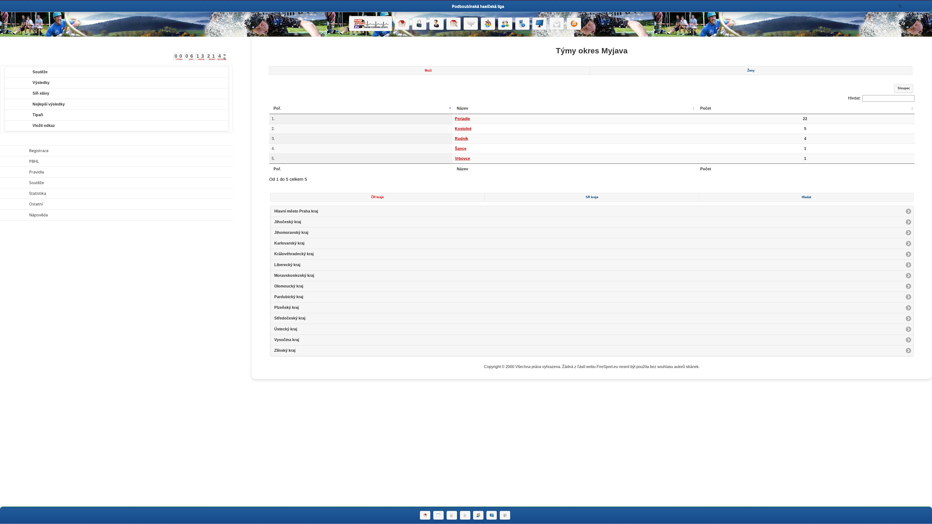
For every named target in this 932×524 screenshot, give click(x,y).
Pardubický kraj (288, 297)
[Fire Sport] (370, 23)
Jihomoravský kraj (291, 232)
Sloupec (904, 88)
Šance (460, 149)
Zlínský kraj (284, 350)
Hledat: (854, 98)
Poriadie (462, 119)
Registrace (39, 150)
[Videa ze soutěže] (491, 515)
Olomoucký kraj (288, 286)
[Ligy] (505, 515)
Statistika (60, 193)
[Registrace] (436, 23)
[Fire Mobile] (522, 23)
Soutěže (40, 72)
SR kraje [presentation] (592, 197)
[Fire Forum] (505, 23)
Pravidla (59, 172)
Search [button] (900, 6)
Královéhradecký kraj (294, 254)
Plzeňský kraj (286, 307)
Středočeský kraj (289, 318)
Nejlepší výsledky (49, 104)
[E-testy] (488, 23)
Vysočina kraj (286, 340)
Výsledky (41, 83)
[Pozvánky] (438, 515)
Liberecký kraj (287, 265)
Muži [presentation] (428, 70)
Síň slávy (41, 93)
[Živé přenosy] (539, 23)
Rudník (461, 139)
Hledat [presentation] (806, 197)
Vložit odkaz (44, 125)
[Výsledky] (465, 515)
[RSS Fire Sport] (574, 23)
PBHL (56, 161)
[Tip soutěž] (478, 515)
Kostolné (463, 129)
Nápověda (60, 215)
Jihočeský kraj (287, 222)
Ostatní (58, 204)
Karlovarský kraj (289, 243)
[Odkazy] (453, 23)
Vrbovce (462, 158)
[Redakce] (556, 23)
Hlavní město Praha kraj (296, 211)
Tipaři (38, 115)
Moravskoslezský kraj (294, 275)
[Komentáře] (471, 23)
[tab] (428, 70)
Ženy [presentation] (751, 70)
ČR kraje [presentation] (377, 197)
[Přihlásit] (419, 23)
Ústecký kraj (285, 329)
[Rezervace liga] (452, 515)
